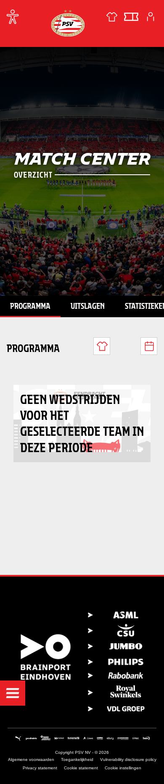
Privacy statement (40, 768)
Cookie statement (81, 768)
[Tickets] (131, 16)
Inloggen (150, 16)
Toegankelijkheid (77, 759)
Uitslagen (88, 306)
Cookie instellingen (123, 768)
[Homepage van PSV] (68, 22)
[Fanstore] (111, 16)
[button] (12, 693)
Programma (30, 306)
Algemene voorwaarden (31, 759)
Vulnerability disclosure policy (128, 759)
